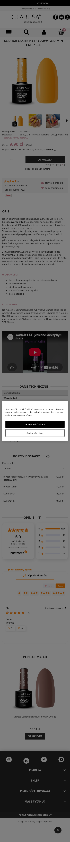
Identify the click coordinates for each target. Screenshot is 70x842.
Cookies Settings (35, 433)
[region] (35, 421)
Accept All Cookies (35, 424)
